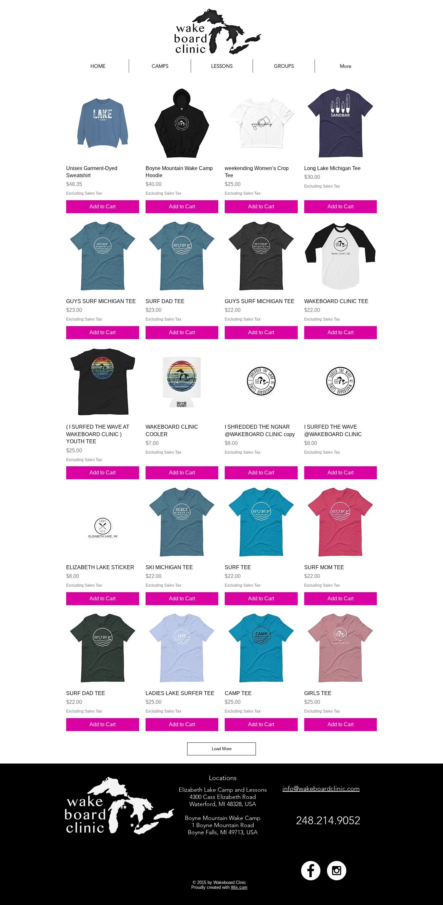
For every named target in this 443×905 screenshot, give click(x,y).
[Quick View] (102, 123)
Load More (222, 748)
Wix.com (239, 887)
